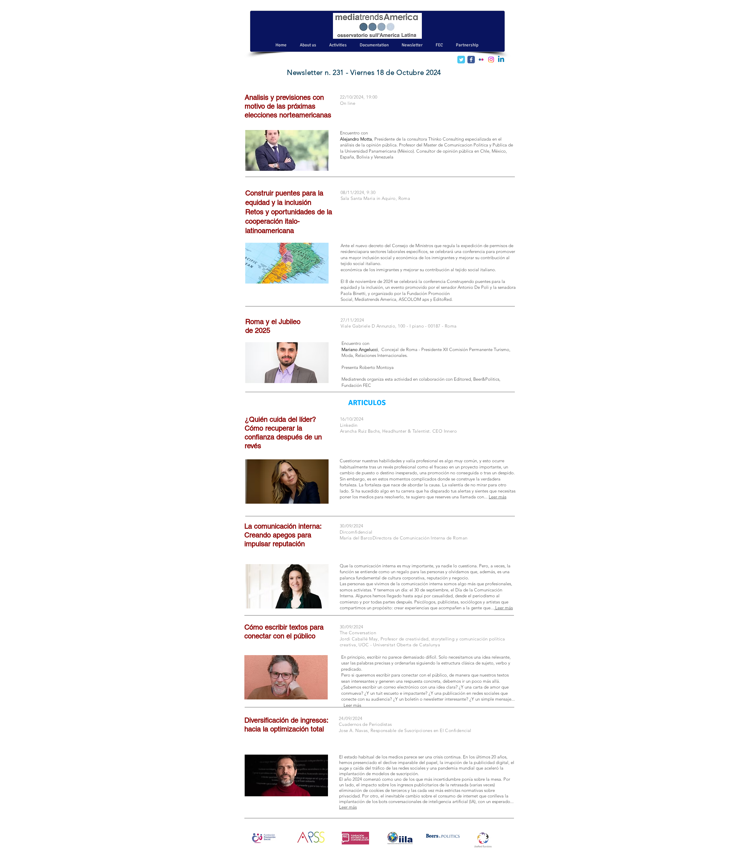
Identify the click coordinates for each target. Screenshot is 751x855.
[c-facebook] (471, 59)
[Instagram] (491, 59)
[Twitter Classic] (461, 59)
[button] (412, 45)
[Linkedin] (501, 59)
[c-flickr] (481, 59)
